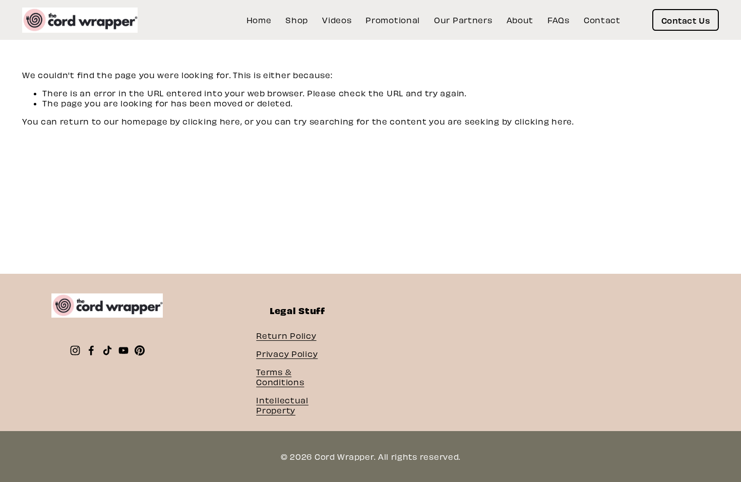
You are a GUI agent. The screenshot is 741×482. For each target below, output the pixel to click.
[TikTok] (107, 350)
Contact (602, 20)
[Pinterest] (140, 350)
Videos (336, 20)
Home (259, 20)
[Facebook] (91, 350)
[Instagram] (75, 350)
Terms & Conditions (280, 377)
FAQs (558, 20)
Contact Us (685, 20)
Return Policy (286, 335)
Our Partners (463, 20)
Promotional (392, 20)
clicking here (211, 121)
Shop (296, 20)
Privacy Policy (287, 353)
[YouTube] (123, 350)
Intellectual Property (282, 405)
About (520, 20)
